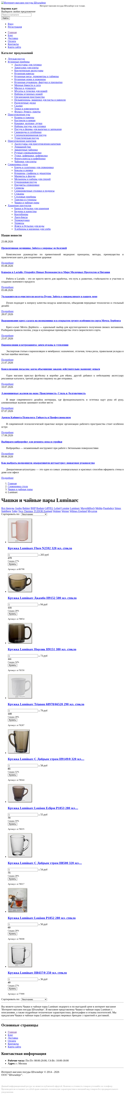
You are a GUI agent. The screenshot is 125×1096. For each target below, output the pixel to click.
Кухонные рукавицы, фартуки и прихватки (38, 82)
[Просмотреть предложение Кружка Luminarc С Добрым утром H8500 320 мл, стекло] (20, 856)
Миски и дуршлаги (25, 88)
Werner (65, 511)
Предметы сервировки (26, 185)
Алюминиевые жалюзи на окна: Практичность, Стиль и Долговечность (43, 393)
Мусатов (92, 511)
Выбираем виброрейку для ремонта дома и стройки (31, 441)
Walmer (57, 511)
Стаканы (19, 193)
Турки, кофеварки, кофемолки (31, 155)
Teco (20, 511)
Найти (5, 18)
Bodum (40, 508)
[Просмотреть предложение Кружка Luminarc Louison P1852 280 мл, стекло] (17, 911)
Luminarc (75, 508)
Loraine (65, 508)
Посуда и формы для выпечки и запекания (38, 129)
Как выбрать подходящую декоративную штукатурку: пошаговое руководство (48, 463)
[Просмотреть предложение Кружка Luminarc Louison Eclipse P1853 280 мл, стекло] (20, 801)
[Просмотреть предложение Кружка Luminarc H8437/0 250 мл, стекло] (20, 966)
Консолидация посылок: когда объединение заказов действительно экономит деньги (50, 369)
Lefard (57, 508)
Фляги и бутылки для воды (29, 226)
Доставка (13, 38)
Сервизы (19, 187)
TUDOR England (43, 511)
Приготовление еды (19, 114)
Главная (12, 32)
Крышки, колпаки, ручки (28, 123)
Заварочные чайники (26, 149)
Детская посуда (16, 58)
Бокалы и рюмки (23, 170)
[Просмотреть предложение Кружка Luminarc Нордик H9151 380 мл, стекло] (20, 642)
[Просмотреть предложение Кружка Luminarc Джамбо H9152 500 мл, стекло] (20, 591)
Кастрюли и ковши (24, 120)
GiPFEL (49, 508)
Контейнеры (21, 214)
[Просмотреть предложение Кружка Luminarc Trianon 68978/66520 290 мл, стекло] (20, 697)
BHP (33, 508)
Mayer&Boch (88, 508)
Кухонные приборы (19, 61)
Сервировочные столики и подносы (34, 190)
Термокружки (22, 220)
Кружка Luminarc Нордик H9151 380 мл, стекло (42, 649)
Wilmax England (78, 511)
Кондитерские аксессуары (28, 70)
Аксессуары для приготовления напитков (37, 143)
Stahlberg (6, 511)
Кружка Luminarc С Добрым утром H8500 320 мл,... (45, 863)
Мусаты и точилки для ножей (30, 91)
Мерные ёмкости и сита (27, 85)
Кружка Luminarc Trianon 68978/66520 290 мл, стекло (46, 704)
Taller (15, 511)
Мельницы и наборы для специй (32, 179)
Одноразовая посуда (25, 182)
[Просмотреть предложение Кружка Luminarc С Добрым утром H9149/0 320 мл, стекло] (19, 752)
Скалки (18, 105)
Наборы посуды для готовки (30, 126)
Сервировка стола (18, 164)
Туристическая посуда (26, 138)
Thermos (28, 511)
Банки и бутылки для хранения (31, 208)
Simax (118, 508)
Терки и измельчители (26, 108)
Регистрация (15, 26)
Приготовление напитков (22, 141)
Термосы (19, 223)
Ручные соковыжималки (28, 152)
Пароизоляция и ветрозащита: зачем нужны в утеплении (34, 344)
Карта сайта (14, 47)
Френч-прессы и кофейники (30, 158)
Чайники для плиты (25, 161)
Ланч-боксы (21, 217)
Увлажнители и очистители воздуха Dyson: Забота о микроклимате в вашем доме (49, 296)
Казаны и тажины (24, 117)
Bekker (26, 508)
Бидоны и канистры (25, 211)
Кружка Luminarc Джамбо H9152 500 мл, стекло (42, 598)
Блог (10, 35)
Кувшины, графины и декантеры (32, 173)
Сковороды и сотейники (28, 132)
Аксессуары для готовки (28, 64)
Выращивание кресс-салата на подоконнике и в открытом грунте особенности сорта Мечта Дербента (61, 320)
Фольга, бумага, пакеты (27, 111)
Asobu (18, 508)
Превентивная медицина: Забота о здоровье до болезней (34, 248)
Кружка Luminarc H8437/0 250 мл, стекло (37, 972)
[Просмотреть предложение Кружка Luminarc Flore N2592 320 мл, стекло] (20, 542)
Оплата (12, 41)
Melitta (99, 508)
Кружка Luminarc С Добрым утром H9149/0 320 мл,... (46, 759)
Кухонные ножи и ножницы (30, 79)
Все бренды (7, 508)
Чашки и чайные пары (26, 202)
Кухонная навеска (24, 73)
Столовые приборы (25, 196)
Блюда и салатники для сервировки (34, 167)
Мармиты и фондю (24, 176)
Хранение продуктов (19, 205)
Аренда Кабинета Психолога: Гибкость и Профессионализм (36, 417)
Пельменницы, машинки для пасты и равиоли (40, 99)
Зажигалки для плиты (26, 67)
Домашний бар (22, 146)
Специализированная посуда (30, 135)
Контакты (13, 44)
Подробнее (7, 262)
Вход (10, 23)
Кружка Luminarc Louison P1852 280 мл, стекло (42, 918)
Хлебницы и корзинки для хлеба (32, 229)
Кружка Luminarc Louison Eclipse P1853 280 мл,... (43, 808)
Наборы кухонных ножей (28, 94)
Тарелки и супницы (25, 199)
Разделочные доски (25, 102)
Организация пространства (29, 97)
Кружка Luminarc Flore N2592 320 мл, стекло (40, 548)
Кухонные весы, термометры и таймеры (36, 76)
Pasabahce (108, 508)
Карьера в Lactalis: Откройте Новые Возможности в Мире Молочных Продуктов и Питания (55, 272)
